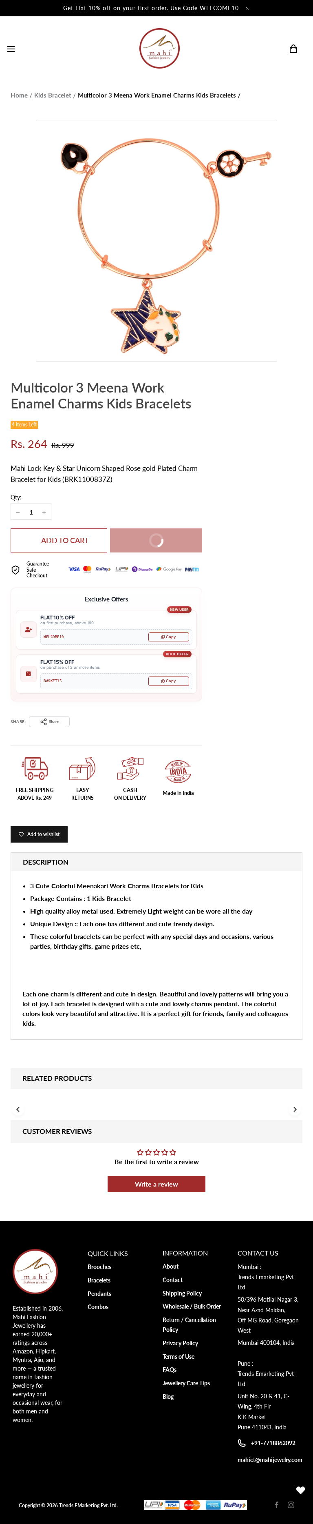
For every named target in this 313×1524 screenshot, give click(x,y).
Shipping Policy (182, 1293)
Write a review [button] (156, 1184)
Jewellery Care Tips (186, 1383)
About (171, 1266)
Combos (98, 1306)
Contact (173, 1279)
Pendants (99, 1293)
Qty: (16, 497)
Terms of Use (178, 1356)
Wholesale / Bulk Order (192, 1306)
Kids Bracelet (52, 95)
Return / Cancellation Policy (189, 1324)
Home (19, 95)
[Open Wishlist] (301, 1490)
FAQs (169, 1369)
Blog (168, 1396)
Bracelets (99, 1280)
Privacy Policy (180, 1343)
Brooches (99, 1266)
